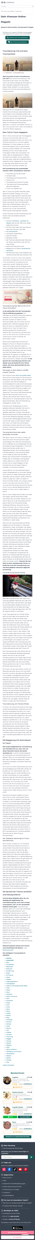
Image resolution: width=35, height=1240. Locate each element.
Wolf (7, 1047)
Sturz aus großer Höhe (23, 375)
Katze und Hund (11, 996)
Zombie (8, 1060)
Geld (7, 988)
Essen (8, 973)
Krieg (8, 1003)
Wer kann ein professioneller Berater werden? (17, 1203)
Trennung (9, 1036)
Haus (8, 992)
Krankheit (9, 1000)
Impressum (6, 1192)
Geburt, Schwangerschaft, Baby (16, 986)
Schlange (9, 1020)
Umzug (8, 1041)
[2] (7, 1099)
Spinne (8, 1028)
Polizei (8, 1013)
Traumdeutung (18, 11)
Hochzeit (9, 994)
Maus (8, 1009)
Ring (7, 1017)
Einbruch (9, 969)
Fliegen (8, 979)
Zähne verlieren (11, 1049)
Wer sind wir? (7, 1177)
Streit (8, 1026)
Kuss (7, 1005)
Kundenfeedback (8, 1195)
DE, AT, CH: (11, 1216)
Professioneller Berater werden (13, 1206)
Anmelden (18, 1237)
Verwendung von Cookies (11, 1189)
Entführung (10, 971)
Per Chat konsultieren (18, 42)
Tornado (9, 1034)
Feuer (8, 977)
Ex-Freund (9, 975)
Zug (7, 1062)
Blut (7, 962)
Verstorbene (10, 1053)
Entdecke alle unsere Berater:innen (17, 1136)
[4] (7, 1129)
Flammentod (13, 231)
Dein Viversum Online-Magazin (7, 11)
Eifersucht (9, 966)
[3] (7, 1114)
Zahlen (8, 1058)
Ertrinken (16, 221)
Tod (7, 1030)
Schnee (8, 1024)
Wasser (8, 1043)
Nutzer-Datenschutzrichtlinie (12, 1186)
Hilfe (4, 1180)
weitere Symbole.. (9, 1065)
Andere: (11, 1219)
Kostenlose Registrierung (18, 1232)
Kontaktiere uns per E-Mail (11, 1213)
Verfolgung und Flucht (13, 1051)
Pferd (8, 1011)
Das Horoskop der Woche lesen (13, 1148)
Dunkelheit (10, 964)
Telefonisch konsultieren (18, 37)
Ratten (8, 1015)
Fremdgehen (10, 983)
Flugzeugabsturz (12, 981)
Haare (8, 990)
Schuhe (8, 1022)
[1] (7, 1084)
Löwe (8, 1007)
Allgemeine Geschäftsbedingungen (14, 1183)
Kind (7, 998)
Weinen (8, 1056)
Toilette (8, 1032)
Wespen (9, 1045)
